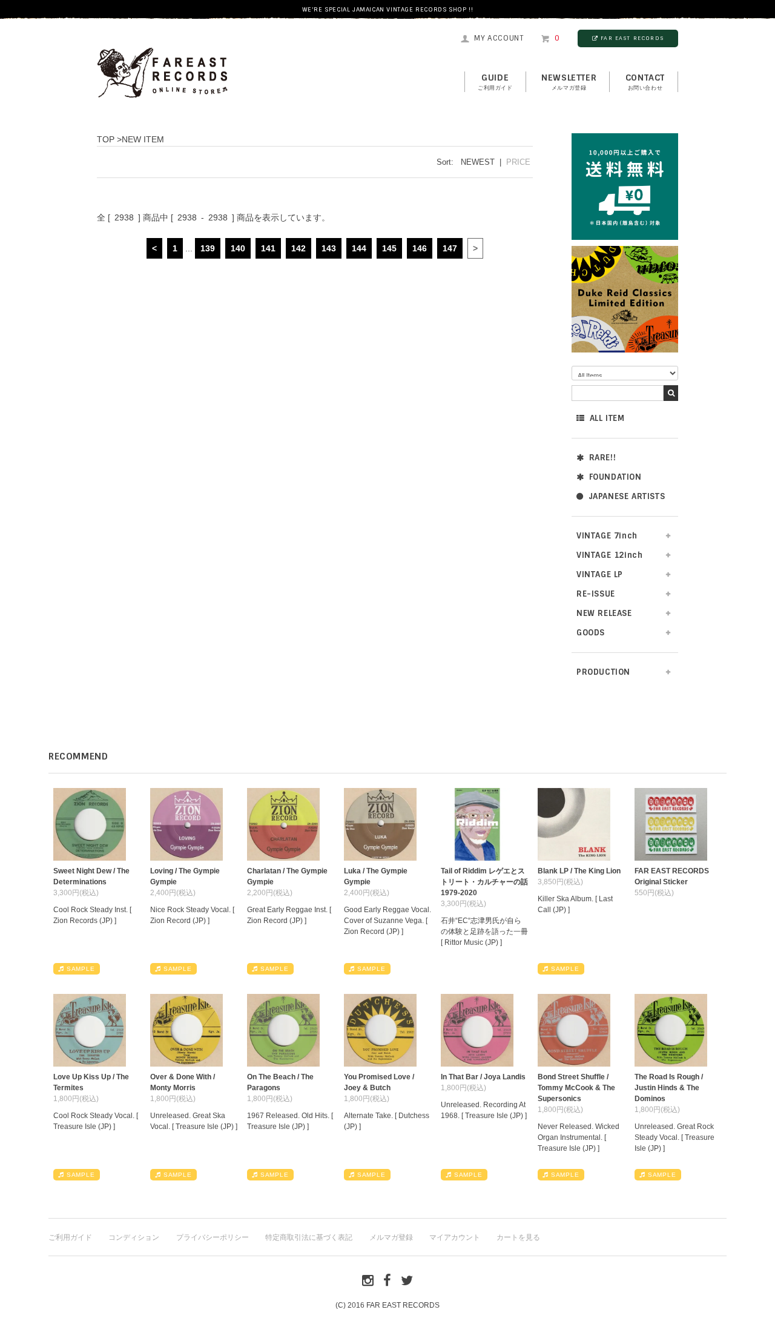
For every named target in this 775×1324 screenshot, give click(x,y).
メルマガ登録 (391, 1237)
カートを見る (518, 1237)
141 (268, 248)
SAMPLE (81, 968)
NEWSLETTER (568, 81)
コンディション (133, 1237)
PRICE (518, 162)
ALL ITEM (607, 418)
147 (450, 248)
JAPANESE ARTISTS (627, 496)
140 (238, 248)
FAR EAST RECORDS (632, 38)
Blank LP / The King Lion (579, 871)
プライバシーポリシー (212, 1237)
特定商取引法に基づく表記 (308, 1237)
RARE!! (602, 457)
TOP (105, 139)
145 (389, 248)
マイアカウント (454, 1237)
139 (207, 248)
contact (645, 81)
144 (359, 248)
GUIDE (495, 81)
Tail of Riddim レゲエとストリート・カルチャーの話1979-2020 (484, 882)
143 (329, 248)
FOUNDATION (615, 477)
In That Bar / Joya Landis (483, 1077)
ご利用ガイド (70, 1237)
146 (419, 248)
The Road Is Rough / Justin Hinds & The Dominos (669, 1088)
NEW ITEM (143, 139)
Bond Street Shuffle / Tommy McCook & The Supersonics (576, 1088)
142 (298, 248)
